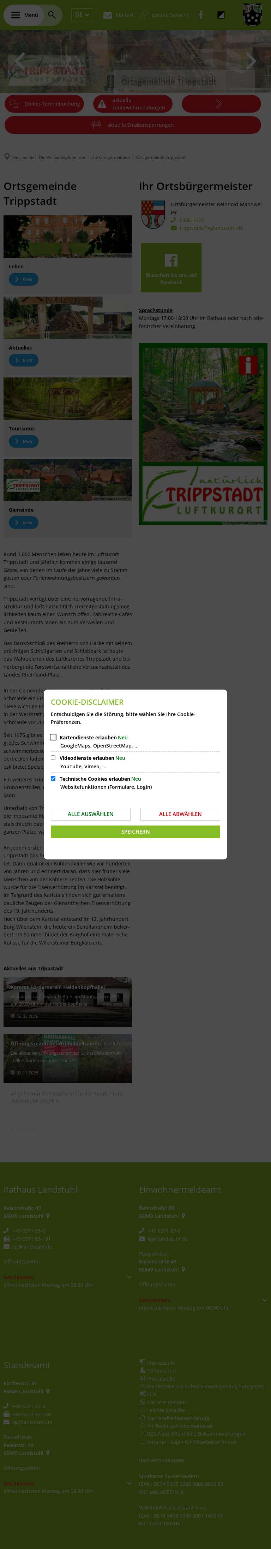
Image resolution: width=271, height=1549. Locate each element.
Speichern (135, 831)
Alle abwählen (180, 813)
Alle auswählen (91, 813)
